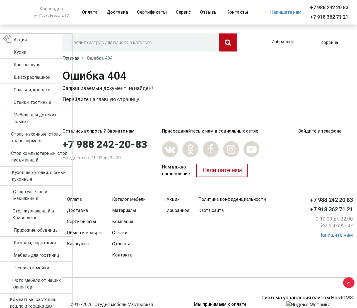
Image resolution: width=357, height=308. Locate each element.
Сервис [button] (183, 12)
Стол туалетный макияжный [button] (30, 195)
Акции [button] (20, 39)
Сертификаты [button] (152, 12)
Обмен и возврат (85, 232)
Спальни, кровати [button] (32, 89)
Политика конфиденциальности (232, 199)
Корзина (329, 42)
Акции (173, 199)
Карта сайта (211, 210)
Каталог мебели (129, 199)
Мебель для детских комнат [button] (34, 118)
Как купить (79, 243)
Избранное (282, 41)
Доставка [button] (117, 12)
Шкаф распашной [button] (32, 77)
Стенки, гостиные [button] (32, 102)
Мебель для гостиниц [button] (36, 255)
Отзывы (121, 243)
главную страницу (118, 99)
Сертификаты (81, 221)
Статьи (119, 232)
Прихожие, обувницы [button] (36, 230)
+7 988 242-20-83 (104, 144)
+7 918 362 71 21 (329, 17)
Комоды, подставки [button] (35, 242)
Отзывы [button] (209, 12)
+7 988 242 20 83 (329, 7)
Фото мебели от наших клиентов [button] (36, 284)
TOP (347, 281)
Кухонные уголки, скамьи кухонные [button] (39, 176)
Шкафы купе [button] (27, 64)
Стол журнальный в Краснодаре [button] (33, 214)
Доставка (77, 210)
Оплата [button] (90, 12)
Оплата (74, 199)
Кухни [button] (20, 52)
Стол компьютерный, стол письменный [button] (39, 157)
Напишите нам (285, 12)
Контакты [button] (237, 12)
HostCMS (342, 297)
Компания (122, 221)
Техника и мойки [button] (31, 267)
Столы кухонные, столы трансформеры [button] (36, 137)
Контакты (123, 255)
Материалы (124, 210)
